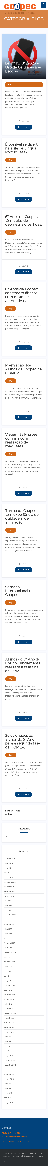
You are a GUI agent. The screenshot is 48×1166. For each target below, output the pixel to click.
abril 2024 (7, 873)
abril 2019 (7, 1051)
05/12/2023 (25, 487)
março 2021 (8, 980)
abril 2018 (7, 1098)
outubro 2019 (9, 1023)
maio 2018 (8, 1093)
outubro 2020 (9, 990)
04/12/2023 (25, 564)
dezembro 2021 (10, 952)
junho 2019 (8, 1041)
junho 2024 (8, 863)
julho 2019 (8, 1037)
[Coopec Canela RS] (20, 3)
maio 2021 (8, 971)
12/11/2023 (25, 712)
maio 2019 (8, 1046)
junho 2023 (8, 905)
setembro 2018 (10, 1074)
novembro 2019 (10, 1018)
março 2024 (8, 877)
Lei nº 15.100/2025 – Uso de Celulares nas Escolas (23, 67)
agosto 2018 (9, 1079)
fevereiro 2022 (9, 943)
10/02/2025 (25, 121)
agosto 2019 (9, 1032)
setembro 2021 (10, 962)
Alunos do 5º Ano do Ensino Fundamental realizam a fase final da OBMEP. (23, 665)
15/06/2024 (25, 193)
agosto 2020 (9, 999)
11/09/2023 (25, 789)
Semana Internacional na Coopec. (19, 591)
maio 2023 (8, 910)
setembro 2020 (10, 994)
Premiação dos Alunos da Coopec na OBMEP (23, 369)
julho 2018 (8, 1084)
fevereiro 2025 (9, 859)
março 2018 (8, 1102)
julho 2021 (8, 966)
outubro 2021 (9, 957)
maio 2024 (8, 868)
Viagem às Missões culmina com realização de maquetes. (21, 440)
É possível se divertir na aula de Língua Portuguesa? (22, 148)
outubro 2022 (9, 919)
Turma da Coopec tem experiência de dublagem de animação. (22, 516)
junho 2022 (8, 933)
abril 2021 (7, 976)
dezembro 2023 (10, 882)
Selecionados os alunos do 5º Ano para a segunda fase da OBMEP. (22, 741)
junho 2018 (8, 1088)
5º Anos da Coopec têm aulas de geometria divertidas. (23, 220)
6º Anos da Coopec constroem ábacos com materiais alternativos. (21, 295)
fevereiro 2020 (9, 1009)
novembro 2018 (10, 1065)
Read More (22, 127)
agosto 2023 (9, 896)
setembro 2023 (10, 891)
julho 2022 (8, 929)
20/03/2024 (25, 411)
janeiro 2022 (9, 948)
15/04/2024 (25, 342)
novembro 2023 (10, 887)
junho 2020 (8, 1004)
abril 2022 (7, 938)
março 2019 (8, 1055)
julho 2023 (8, 901)
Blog (9, 85)
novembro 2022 (10, 915)
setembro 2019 (10, 1027)
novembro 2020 (10, 985)
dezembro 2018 (10, 1060)
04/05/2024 (25, 266)
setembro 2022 (10, 924)
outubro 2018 (9, 1069)
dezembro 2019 (10, 1013)
